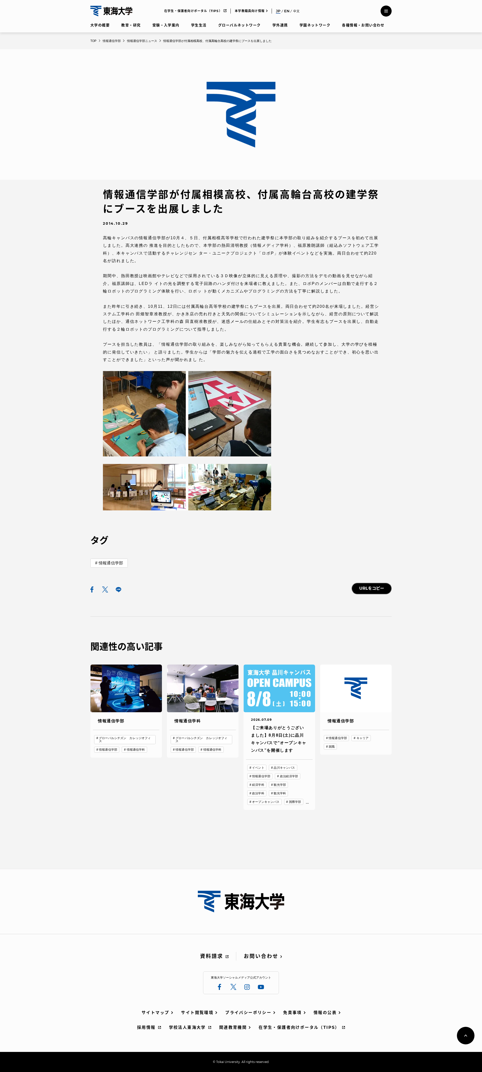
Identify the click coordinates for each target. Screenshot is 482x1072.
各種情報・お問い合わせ (363, 25)
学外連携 (280, 25)
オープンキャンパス (265, 802)
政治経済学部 (289, 776)
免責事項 (292, 1012)
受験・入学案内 (165, 25)
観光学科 (280, 793)
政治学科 (258, 793)
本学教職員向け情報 (250, 11)
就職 (332, 746)
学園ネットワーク (314, 25)
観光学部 (280, 785)
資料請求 (211, 956)
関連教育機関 (233, 1027)
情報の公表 (325, 1012)
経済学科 (258, 785)
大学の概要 (100, 25)
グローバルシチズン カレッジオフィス (125, 739)
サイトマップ (155, 1012)
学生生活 (199, 25)
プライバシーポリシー (248, 1012)
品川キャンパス (284, 767)
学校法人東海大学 (187, 1027)
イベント (258, 767)
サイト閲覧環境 (197, 1012)
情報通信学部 (111, 563)
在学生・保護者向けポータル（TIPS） (193, 11)
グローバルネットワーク (239, 25)
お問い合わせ (261, 956)
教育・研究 (131, 25)
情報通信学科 (136, 749)
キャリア (362, 738)
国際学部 (295, 802)
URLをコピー (371, 588)
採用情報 (146, 1027)
